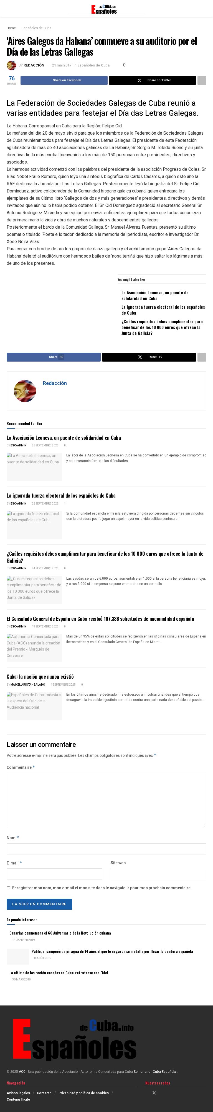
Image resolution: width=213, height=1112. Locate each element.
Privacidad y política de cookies (84, 1093)
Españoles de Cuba (37, 28)
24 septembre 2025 (45, 568)
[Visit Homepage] (106, 8)
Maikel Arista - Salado (28, 685)
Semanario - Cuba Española (155, 1071)
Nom (13, 838)
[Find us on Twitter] (154, 1093)
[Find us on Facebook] (146, 1093)
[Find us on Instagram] (161, 1093)
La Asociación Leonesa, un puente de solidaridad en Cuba (155, 295)
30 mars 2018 (21, 980)
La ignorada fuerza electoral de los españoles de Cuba (163, 310)
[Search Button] (204, 8)
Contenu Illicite (18, 1099)
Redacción (34, 65)
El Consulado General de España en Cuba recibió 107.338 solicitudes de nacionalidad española (100, 618)
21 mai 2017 (61, 65)
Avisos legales (18, 1093)
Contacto (44, 1093)
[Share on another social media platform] (201, 80)
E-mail (14, 863)
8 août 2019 (42, 958)
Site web (118, 863)
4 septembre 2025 (63, 685)
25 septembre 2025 (45, 446)
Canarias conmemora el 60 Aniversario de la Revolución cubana (60, 933)
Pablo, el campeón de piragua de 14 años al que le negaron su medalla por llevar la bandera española (112, 951)
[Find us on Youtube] (168, 1093)
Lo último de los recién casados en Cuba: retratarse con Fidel (58, 972)
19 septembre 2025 (45, 627)
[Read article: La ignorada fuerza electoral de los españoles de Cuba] (34, 525)
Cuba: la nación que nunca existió (40, 676)
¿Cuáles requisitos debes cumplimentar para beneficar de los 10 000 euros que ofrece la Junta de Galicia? (162, 327)
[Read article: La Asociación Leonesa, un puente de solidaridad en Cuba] (34, 467)
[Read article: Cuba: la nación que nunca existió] (34, 706)
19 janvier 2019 (23, 940)
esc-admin (18, 446)
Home (11, 28)
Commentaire (21, 767)
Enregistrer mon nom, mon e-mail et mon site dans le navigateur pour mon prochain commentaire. (102, 888)
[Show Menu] (9, 8)
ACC (22, 1071)
